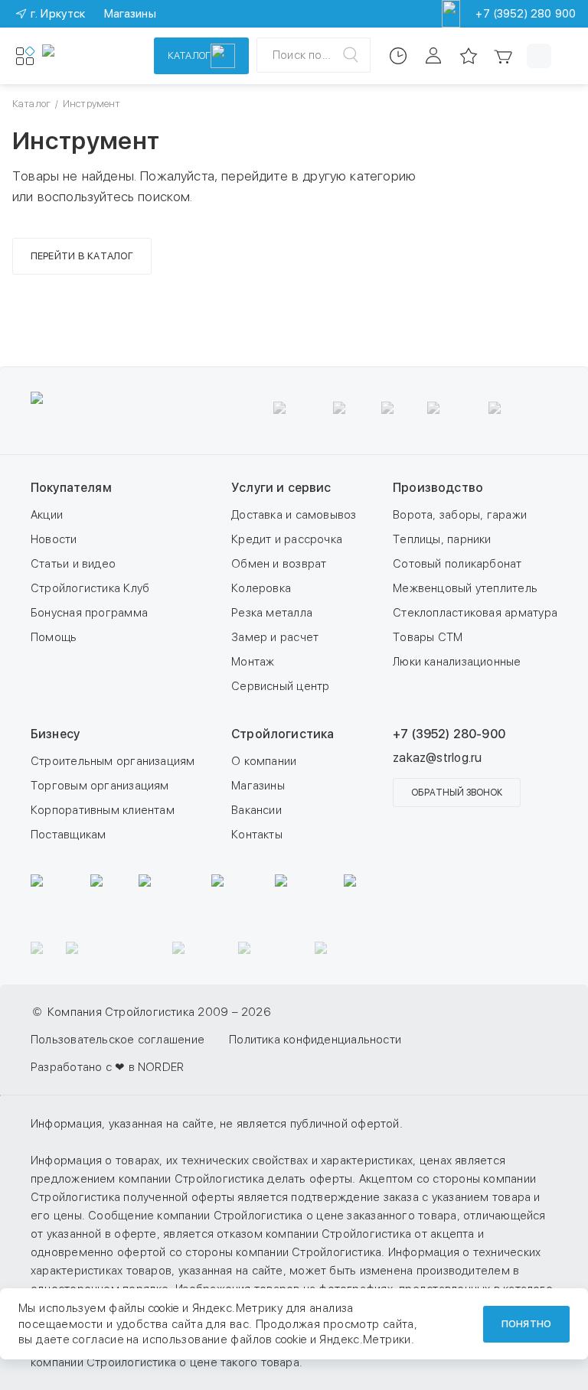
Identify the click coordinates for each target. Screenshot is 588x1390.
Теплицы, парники (442, 539)
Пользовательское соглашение (117, 1040)
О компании (263, 761)
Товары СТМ (427, 637)
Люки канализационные (457, 662)
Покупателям (71, 487)
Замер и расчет (274, 637)
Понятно (526, 1324)
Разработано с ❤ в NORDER (107, 1067)
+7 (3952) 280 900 (525, 14)
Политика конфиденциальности (315, 1040)
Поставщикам (68, 834)
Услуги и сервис (281, 487)
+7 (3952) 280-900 (449, 734)
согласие (98, 1339)
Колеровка (261, 588)
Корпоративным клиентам (103, 810)
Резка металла (271, 613)
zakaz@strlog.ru (437, 757)
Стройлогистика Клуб (90, 588)
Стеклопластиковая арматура (475, 613)
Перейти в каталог (82, 256)
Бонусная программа (89, 613)
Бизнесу (55, 734)
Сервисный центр (280, 686)
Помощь (54, 637)
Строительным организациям (113, 761)
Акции (47, 515)
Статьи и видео (73, 564)
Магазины (258, 786)
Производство (438, 487)
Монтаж (252, 662)
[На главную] (88, 55)
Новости (54, 539)
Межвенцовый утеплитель (465, 588)
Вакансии (256, 810)
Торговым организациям (100, 786)
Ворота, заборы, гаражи (460, 515)
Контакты (257, 834)
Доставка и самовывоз (294, 515)
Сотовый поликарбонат (457, 564)
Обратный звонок (456, 792)
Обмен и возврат (278, 564)
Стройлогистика (282, 734)
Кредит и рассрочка (286, 539)
